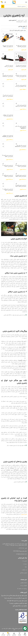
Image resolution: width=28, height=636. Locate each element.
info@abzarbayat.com (21, 554)
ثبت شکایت (24, 570)
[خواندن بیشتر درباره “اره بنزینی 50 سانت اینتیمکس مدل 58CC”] (3, 54)
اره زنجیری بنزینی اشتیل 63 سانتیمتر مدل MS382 (7, 176)
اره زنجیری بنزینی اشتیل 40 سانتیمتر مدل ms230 (7, 166)
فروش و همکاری (23, 573)
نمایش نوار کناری (21, 26)
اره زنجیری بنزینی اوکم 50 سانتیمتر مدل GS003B (21, 46)
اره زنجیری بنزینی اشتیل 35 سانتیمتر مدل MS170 (7, 156)
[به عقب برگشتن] (14, 11)
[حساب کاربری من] (5, 2)
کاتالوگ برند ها (24, 585)
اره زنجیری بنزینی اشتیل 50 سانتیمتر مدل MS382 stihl (21, 176)
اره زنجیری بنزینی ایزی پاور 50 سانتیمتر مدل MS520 (8, 46)
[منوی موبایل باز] (26, 2)
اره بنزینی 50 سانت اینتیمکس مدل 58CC (9, 66)
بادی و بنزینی (20, 20)
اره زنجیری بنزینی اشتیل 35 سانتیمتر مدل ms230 (20, 166)
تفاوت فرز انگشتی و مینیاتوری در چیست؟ (18, 603)
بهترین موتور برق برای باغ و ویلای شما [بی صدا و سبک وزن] (14, 595)
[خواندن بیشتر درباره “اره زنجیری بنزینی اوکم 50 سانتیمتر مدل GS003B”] (16, 34)
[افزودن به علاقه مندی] (16, 36)
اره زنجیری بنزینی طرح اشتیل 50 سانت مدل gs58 (21, 105)
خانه (26, 20)
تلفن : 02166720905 (23, 548)
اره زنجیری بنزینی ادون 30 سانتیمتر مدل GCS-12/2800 (21, 66)
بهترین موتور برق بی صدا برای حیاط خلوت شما (17, 600)
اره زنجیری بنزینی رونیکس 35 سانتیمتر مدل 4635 (8, 115)
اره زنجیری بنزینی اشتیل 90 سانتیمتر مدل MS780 (7, 189)
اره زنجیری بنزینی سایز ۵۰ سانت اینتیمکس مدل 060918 (20, 86)
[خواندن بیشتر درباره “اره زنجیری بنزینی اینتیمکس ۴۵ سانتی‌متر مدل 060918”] (16, 73)
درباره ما (25, 564)
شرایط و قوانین (23, 583)
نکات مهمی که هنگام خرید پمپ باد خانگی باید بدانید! (15, 598)
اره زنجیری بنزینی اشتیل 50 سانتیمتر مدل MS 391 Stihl (21, 186)
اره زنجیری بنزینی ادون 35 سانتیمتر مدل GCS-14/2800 (8, 76)
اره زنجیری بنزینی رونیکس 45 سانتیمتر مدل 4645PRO (7, 136)
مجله (26, 567)
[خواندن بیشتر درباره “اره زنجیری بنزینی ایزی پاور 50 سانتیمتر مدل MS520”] (3, 34)
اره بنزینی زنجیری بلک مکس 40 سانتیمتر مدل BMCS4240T (20, 127)
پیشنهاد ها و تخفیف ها (22, 588)
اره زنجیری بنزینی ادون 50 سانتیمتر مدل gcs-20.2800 (8, 95)
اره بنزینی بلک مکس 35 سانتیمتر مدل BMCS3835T (20, 146)
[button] (3, 73)
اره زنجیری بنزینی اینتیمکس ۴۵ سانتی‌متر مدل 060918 (20, 76)
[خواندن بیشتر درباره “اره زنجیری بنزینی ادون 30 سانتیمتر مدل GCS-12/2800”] (16, 54)
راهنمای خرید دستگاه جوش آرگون (20, 606)
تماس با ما (25, 561)
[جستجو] (2, 6)
